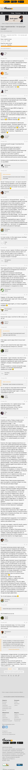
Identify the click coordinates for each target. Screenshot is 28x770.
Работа (4, 716)
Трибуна (16, 716)
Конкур (4, 703)
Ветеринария (17, 719)
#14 (26, 378)
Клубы (16, 702)
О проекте (5, 731)
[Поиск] (26, 13)
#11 (26, 314)
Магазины (16, 703)
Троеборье (5, 705)
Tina (2, 31)
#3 (26, 95)
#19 (26, 622)
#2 (26, 77)
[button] (1, 13)
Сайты (16, 705)
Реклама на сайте (6, 732)
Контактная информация (8, 734)
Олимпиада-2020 (6, 708)
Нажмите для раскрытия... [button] (14, 649)
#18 (26, 604)
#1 (26, 58)
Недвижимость (6, 719)
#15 (26, 401)
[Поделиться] (25, 58)
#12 (26, 327)
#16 (26, 417)
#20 (26, 636)
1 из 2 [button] (10, 668)
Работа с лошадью (19, 714)
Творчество (17, 720)
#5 (26, 170)
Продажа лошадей (7, 720)
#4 (26, 141)
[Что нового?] (23, 13)
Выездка (4, 702)
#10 (26, 294)
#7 (26, 234)
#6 (26, 197)
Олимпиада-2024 (6, 707)
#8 (26, 247)
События (16, 717)
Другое (4, 710)
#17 (26, 544)
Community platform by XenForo (14, 696)
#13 (26, 355)
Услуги (4, 714)
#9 (26, 265)
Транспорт (5, 717)
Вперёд (14, 668)
